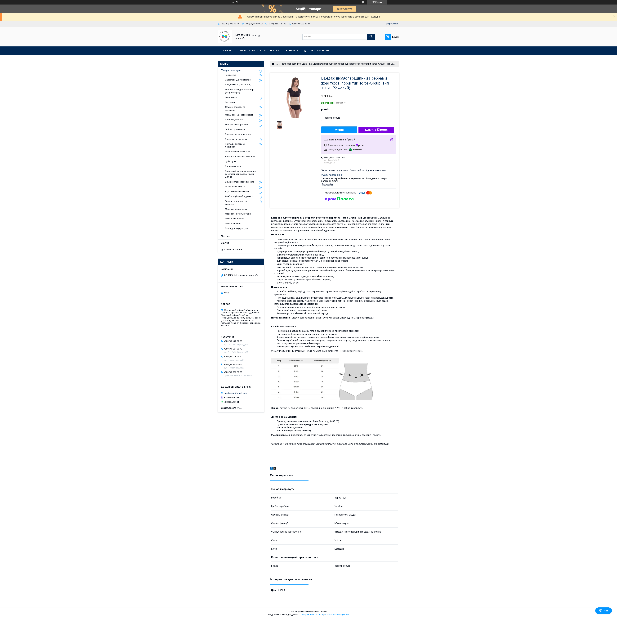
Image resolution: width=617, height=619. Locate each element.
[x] (274, 468)
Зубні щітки (230, 161)
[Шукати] (371, 37)
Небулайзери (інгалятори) (238, 84)
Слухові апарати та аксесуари (235, 108)
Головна (226, 50)
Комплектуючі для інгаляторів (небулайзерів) (240, 91)
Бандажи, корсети (234, 119)
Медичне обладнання (236, 209)
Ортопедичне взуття (235, 186)
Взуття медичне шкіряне (237, 191)
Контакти (292, 50)
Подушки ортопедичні (236, 139)
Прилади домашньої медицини (235, 145)
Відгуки (225, 243)
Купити (339, 129)
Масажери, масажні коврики (239, 115)
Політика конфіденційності (336, 615)
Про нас (275, 50)
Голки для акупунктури (236, 228)
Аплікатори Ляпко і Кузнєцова (240, 156)
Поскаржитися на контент (311, 615)
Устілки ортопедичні (235, 129)
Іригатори (230, 102)
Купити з (370, 129)
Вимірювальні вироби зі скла (239, 182)
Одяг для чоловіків (235, 218)
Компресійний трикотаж (237, 124)
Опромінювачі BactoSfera (237, 151)
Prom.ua (323, 612)
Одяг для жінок (233, 223)
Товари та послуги (249, 50)
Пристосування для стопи (238, 134)
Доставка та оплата (317, 50)
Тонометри (230, 75)
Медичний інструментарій (238, 214)
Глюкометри (231, 97)
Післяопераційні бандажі (294, 64)
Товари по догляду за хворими (236, 202)
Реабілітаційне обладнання (239, 196)
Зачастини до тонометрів (238, 80)
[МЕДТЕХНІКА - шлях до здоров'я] (225, 42)
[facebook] (271, 468)
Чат (606, 610)
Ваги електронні (233, 166)
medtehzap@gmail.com (235, 393)
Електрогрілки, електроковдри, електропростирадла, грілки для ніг (240, 174)
